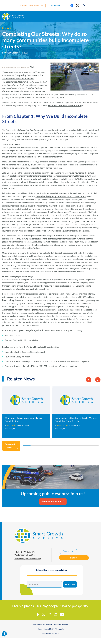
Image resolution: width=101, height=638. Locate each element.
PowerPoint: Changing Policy (17, 356)
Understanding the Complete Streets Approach (25, 352)
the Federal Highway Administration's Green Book (61, 196)
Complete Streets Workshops (17, 361)
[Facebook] (71, 5)
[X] (77, 5)
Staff (51, 629)
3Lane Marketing (53, 633)
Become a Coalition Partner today (65, 105)
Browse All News (10, 445)
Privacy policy (59, 629)
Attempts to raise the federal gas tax (20, 309)
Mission (39, 629)
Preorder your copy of (25, 330)
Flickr (33, 67)
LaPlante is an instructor (42, 361)
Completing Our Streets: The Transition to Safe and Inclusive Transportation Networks (22, 78)
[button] (83, 5)
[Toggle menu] (97, 16)
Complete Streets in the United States (21, 366)
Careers (46, 629)
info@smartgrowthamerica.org (27, 558)
